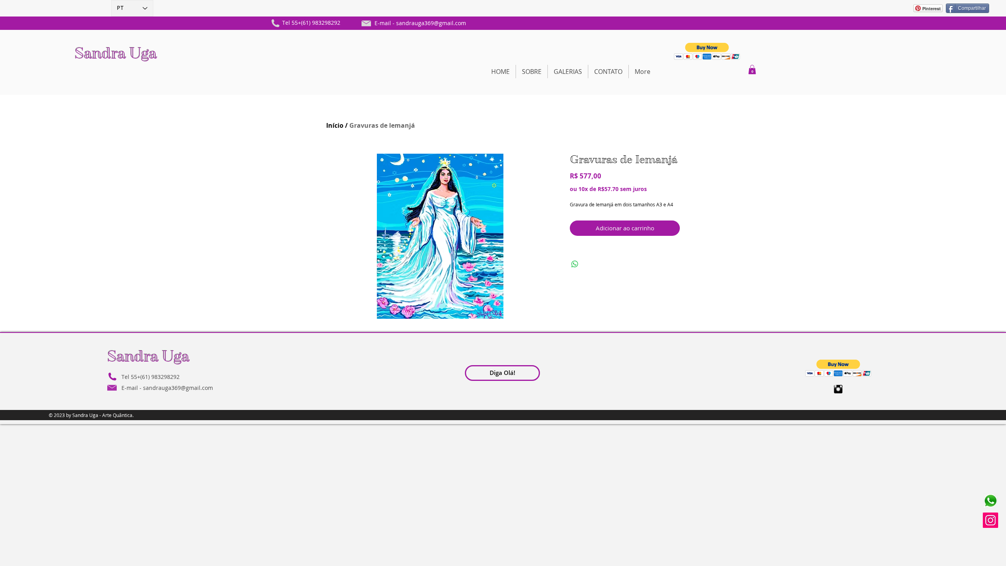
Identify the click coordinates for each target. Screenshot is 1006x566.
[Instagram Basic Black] (838, 389)
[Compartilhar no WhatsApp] (575, 264)
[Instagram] (990, 520)
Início (334, 125)
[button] (707, 51)
